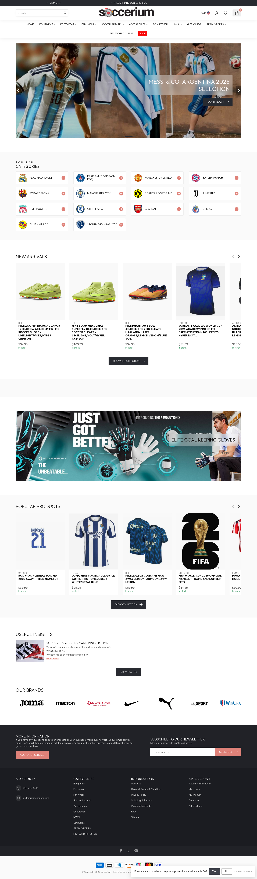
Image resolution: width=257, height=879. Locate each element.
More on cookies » (243, 871)
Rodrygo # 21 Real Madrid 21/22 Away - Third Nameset (38, 577)
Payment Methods (141, 806)
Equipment (46, 24)
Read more (52, 658)
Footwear (67, 24)
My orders (194, 789)
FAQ (133, 811)
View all (126, 671)
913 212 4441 (30, 788)
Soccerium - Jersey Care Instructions (78, 643)
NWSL (176, 24)
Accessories (137, 24)
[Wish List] (225, 12)
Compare (194, 800)
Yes (214, 871)
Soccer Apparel (111, 24)
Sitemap (135, 817)
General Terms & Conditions (147, 789)
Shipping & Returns (142, 800)
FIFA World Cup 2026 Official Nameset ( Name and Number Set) (200, 579)
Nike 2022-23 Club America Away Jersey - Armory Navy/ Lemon (146, 579)
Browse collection (126, 361)
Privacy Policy (138, 795)
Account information (200, 783)
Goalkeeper (160, 24)
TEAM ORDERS (215, 24)
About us (136, 783)
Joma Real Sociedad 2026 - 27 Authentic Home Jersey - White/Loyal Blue (93, 579)
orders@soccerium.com (36, 798)
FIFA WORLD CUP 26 (121, 33)
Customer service (32, 755)
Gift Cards (194, 24)
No (226, 871)
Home (30, 24)
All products (195, 806)
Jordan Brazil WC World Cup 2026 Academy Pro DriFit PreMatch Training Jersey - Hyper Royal (200, 330)
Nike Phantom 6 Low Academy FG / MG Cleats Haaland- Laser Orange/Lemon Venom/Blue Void (146, 332)
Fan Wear (87, 24)
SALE (143, 33)
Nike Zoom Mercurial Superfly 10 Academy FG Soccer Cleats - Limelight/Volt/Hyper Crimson (90, 332)
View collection (126, 604)
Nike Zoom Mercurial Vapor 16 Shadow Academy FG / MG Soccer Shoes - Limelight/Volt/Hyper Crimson (39, 332)
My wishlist (195, 795)
